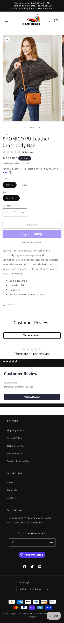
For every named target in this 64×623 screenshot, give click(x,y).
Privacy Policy (14, 453)
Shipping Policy (15, 430)
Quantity (7, 205)
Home (10, 482)
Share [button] (9, 304)
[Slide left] (24, 128)
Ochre (11, 185)
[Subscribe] (51, 542)
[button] (7, 20)
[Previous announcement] (6, 5)
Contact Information (18, 461)
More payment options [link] (32, 242)
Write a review (32, 335)
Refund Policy (14, 438)
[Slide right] (39, 128)
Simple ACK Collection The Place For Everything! (31, 613)
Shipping (6, 163)
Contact (11, 497)
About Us (12, 490)
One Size (13, 198)
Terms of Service (16, 445)
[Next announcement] (57, 5)
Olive (26, 185)
